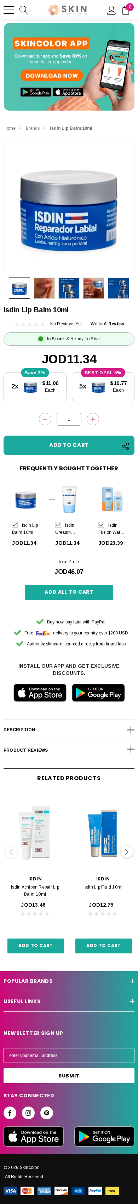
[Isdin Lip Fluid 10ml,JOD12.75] (103, 833)
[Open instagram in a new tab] (28, 1113)
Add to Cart (35, 945)
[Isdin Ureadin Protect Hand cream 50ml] (69, 499)
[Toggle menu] (9, 10)
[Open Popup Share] (125, 446)
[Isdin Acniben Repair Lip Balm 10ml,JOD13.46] (35, 833)
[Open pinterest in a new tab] (46, 1113)
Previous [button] (11, 852)
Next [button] (127, 852)
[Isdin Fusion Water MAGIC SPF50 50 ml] (112, 499)
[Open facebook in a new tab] (10, 1113)
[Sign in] (111, 9)
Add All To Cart (69, 591)
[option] (25, 517)
